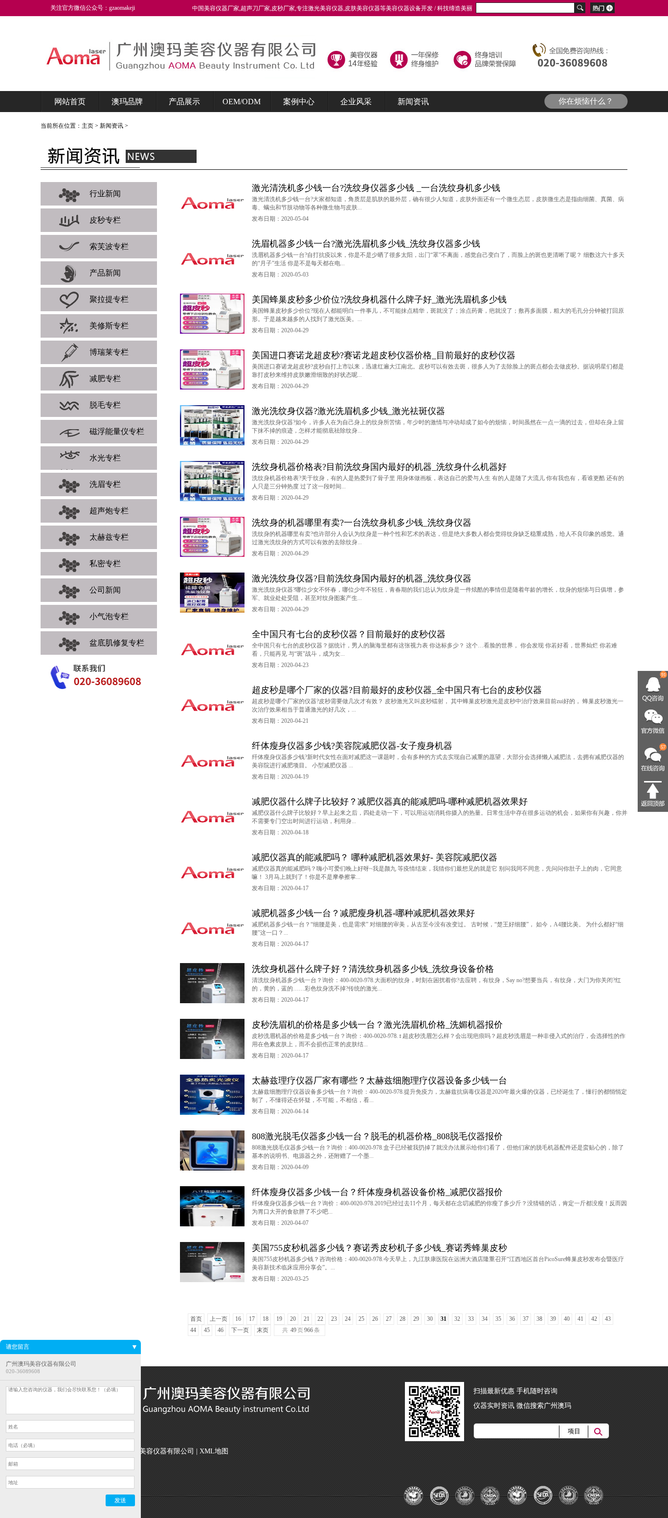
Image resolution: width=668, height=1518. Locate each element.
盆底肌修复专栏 (116, 643)
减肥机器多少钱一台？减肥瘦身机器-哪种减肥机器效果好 (363, 913)
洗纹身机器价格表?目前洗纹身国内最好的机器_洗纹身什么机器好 (379, 467)
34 (485, 1318)
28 (402, 1318)
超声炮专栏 (109, 510)
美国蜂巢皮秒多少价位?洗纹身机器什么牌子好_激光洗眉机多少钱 (379, 299)
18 (265, 1318)
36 (512, 1318)
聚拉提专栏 (109, 299)
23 (334, 1318)
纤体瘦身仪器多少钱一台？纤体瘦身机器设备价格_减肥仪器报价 (377, 1192)
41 (580, 1318)
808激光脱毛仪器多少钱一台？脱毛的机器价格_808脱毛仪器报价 (377, 1136)
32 (457, 1318)
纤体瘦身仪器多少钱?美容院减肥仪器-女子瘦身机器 (352, 746)
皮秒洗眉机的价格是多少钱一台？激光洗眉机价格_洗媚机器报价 (377, 1025)
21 (307, 1318)
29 (416, 1318)
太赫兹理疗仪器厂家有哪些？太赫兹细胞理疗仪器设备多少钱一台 (379, 1080)
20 (293, 1318)
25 (361, 1318)
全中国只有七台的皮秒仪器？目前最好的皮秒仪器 (348, 634)
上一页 (218, 1318)
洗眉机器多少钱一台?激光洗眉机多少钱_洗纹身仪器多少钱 (366, 244)
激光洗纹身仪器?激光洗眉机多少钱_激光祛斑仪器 (348, 411)
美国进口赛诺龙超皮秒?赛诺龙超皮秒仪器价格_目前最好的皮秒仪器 (383, 355)
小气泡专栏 (109, 616)
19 (279, 1318)
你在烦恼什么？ (585, 101)
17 (252, 1318)
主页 (87, 125)
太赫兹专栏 (109, 537)
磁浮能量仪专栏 (116, 431)
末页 (262, 1330)
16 (238, 1318)
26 (375, 1318)
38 (539, 1318)
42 (594, 1318)
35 (498, 1318)
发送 (120, 1500)
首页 (196, 1318)
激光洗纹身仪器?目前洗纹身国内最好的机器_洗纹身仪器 (361, 578)
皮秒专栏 (105, 220)
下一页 (240, 1330)
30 (430, 1318)
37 (526, 1318)
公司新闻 (105, 590)
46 (220, 1330)
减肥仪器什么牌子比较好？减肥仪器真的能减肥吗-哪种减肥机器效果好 (390, 801)
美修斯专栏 (109, 326)
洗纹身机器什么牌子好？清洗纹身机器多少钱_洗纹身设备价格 (373, 969)
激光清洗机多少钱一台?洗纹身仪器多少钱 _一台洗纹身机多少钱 (376, 188)
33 (471, 1318)
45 (207, 1330)
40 (567, 1318)
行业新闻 (105, 193)
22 (320, 1318)
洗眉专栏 (105, 484)
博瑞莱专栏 (109, 352)
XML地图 (214, 1451)
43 (608, 1318)
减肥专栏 (105, 378)
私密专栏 (105, 563)
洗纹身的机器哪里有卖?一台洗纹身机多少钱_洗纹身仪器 (361, 523)
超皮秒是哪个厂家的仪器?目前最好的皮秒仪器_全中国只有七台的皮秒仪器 (397, 690)
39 (553, 1318)
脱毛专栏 (105, 405)
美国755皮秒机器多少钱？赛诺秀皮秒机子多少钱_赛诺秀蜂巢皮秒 (379, 1248)
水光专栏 (105, 458)
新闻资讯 (111, 125)
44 (193, 1330)
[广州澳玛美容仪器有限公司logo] (186, 59)
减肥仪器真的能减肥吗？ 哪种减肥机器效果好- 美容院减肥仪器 (374, 857)
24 (348, 1318)
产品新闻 (105, 273)
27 (389, 1318)
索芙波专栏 (109, 246)
